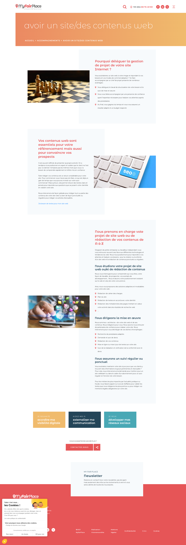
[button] (4, 541)
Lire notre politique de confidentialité (15, 518)
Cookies (156, 531)
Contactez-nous (80, 447)
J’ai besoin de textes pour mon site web (53, 204)
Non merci (9, 534)
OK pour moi (40, 534)
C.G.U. (144, 531)
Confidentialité (130, 531)
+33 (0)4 (143, 7)
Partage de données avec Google (16, 525)
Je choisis (24, 534)
